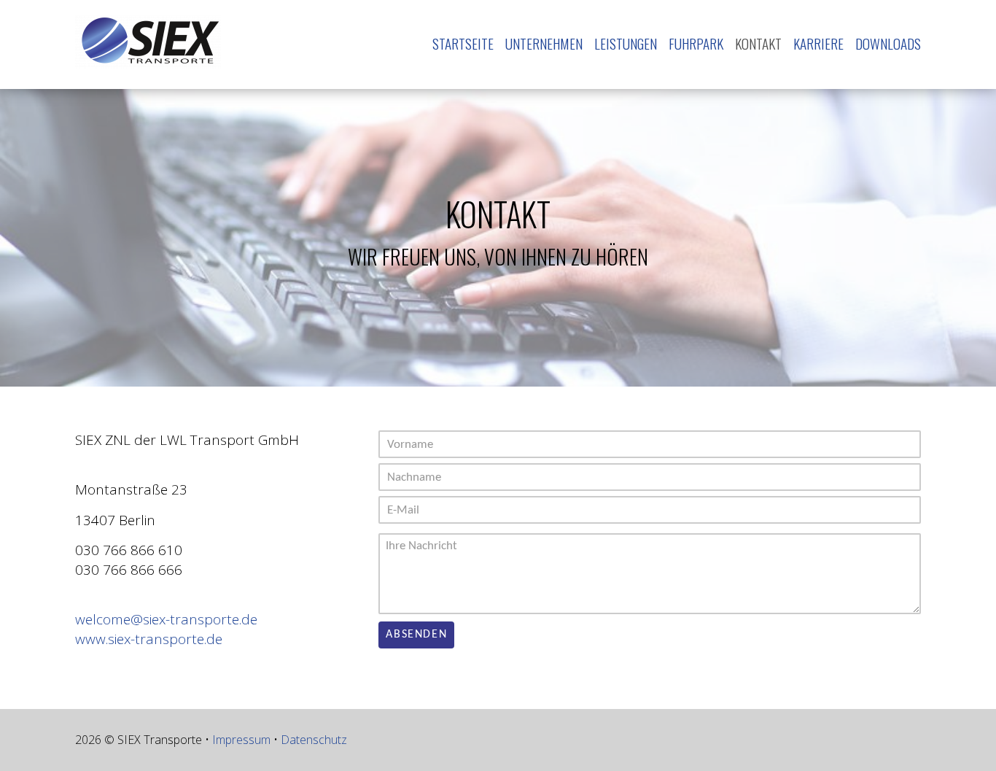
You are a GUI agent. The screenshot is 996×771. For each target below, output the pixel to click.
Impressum (241, 740)
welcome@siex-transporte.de (166, 619)
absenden (416, 634)
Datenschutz (314, 740)
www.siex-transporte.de (148, 638)
